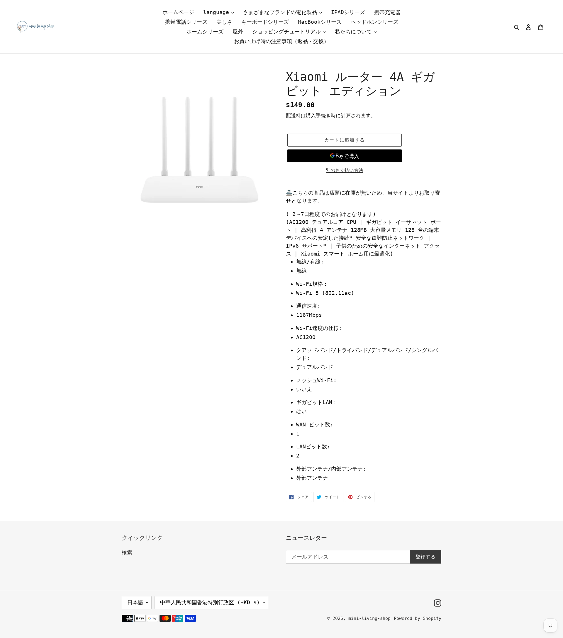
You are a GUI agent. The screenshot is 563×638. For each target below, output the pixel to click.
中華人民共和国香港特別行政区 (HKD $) (210, 602)
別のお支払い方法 (344, 170)
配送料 (293, 115)
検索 (127, 552)
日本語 (135, 602)
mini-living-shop (369, 618)
